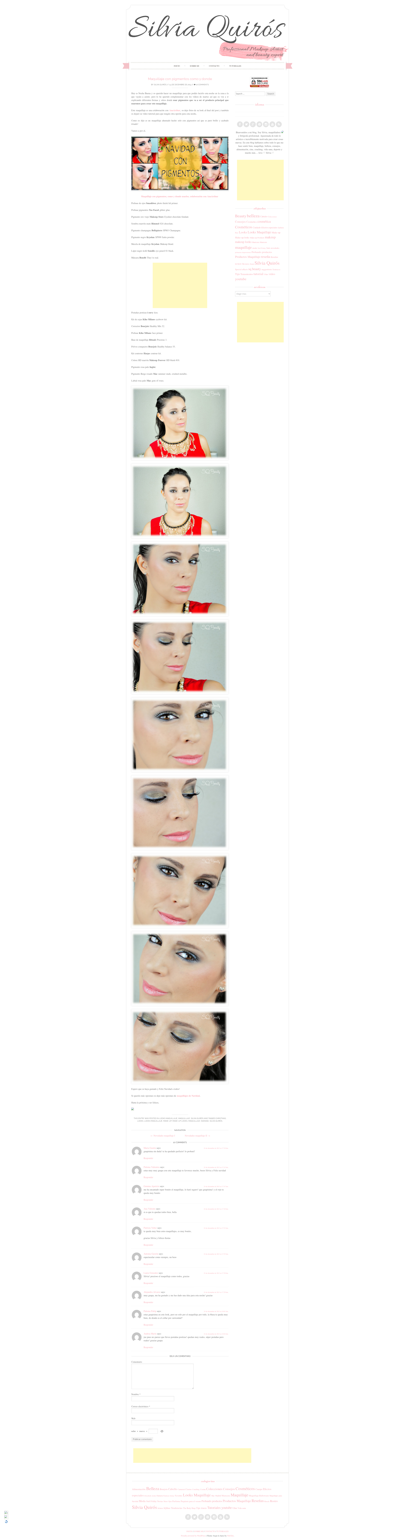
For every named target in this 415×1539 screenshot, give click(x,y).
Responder (148, 1158)
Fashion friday (168, 1495)
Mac (213, 1495)
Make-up (167, 1121)
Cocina (203, 1489)
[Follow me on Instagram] (266, 124)
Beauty (240, 215)
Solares (160, 1508)
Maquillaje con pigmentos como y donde (180, 79)
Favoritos (178, 1495)
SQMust (167, 1508)
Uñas (266, 274)
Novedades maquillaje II (197, 1135)
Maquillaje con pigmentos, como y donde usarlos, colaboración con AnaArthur (179, 196)
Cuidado (257, 227)
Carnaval (181, 1489)
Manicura (255, 242)
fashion (281, 227)
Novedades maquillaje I (163, 1135)
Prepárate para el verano (191, 1501)
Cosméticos (243, 226)
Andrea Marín (150, 1333)
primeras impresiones (243, 252)
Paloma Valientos (152, 1167)
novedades (275, 247)
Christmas (221, 1118)
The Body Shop (189, 1508)
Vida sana (242, 1508)
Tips (237, 274)
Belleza (152, 1488)
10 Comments (202, 85)
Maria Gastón (150, 1147)
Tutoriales (235, 65)
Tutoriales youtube (219, 1507)
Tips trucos (201, 1508)
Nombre (136, 1394)
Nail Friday (262, 248)
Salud (252, 264)
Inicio (177, 65)
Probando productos (262, 252)
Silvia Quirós (160, 85)
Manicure (263, 242)
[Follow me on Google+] (253, 124)
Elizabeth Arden (150, 1496)
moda (254, 247)
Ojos (170, 1501)
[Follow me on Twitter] (246, 124)
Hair (236, 233)
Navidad (205, 1121)
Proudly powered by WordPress (193, 1535)
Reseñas (274, 257)
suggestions (266, 269)
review (238, 263)
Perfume (176, 1501)
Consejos (240, 221)
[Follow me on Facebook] (240, 124)
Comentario (136, 1361)
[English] (236, 114)
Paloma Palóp (150, 1311)
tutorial (258, 274)
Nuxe (166, 1501)
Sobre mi (194, 65)
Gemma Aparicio (151, 1186)
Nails (268, 248)
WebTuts (230, 1535)
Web (133, 1418)
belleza (253, 216)
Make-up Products (257, 237)
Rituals (266, 1501)
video (272, 274)
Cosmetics (251, 221)
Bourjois (164, 1489)
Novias (160, 1501)
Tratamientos (246, 274)
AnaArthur (174, 110)
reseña (265, 256)
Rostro (274, 1501)
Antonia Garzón (151, 1253)
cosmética (264, 221)
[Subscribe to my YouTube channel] (272, 124)
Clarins (188, 1489)
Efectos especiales (269, 227)
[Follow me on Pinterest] (259, 124)
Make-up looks (179, 1121)
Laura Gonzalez (151, 1272)
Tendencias (276, 269)
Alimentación (139, 1489)
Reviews (245, 264)
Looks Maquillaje (168, 1118)
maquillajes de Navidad (188, 1095)
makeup (270, 237)
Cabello (263, 216)
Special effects (241, 269)
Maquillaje (184, 1118)
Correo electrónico (140, 1406)
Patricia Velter (150, 1227)
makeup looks (243, 242)
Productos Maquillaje (247, 257)
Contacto (214, 65)
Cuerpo (258, 1489)
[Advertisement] (180, 285)
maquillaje (194, 1121)
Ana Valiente (149, 1208)
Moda (142, 1501)
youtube (240, 279)
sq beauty (254, 269)
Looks (140, 1121)
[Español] (236, 110)
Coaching (196, 1489)
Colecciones (272, 216)
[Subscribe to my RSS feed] (279, 124)
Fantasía (160, 1495)
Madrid (218, 1495)
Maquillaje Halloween (259, 1495)
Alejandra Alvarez (152, 1291)
